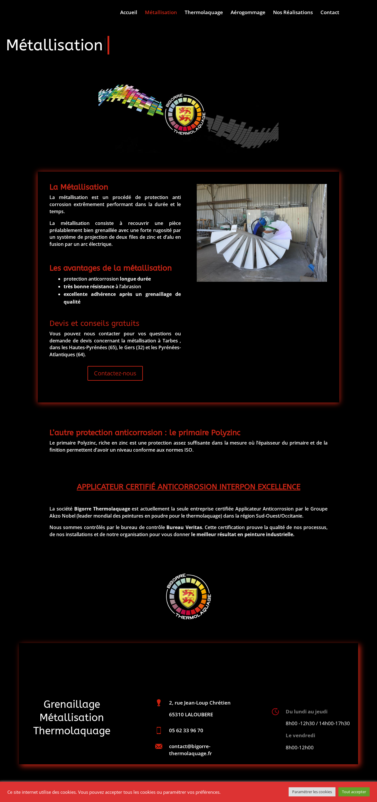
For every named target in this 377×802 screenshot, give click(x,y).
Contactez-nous (115, 373)
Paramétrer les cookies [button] (312, 791)
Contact (329, 13)
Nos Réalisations (293, 13)
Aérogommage (248, 13)
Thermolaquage (204, 13)
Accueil (128, 13)
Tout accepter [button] (354, 791)
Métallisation (161, 13)
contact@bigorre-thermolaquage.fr (190, 750)
